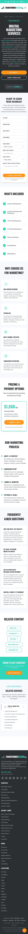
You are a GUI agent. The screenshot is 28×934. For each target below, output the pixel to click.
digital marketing (6, 40)
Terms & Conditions (15, 923)
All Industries (4, 852)
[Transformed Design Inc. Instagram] (14, 1)
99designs (11, 920)
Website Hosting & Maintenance (9, 800)
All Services (4, 847)
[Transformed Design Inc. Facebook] (5, 1)
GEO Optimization (5, 803)
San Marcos (4, 910)
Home (6, 16)
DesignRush (17, 918)
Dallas (2, 880)
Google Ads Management (11, 711)
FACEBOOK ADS (13, 633)
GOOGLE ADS (13, 628)
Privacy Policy (7, 923)
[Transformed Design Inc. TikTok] (21, 778)
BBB (18, 920)
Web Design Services (6, 786)
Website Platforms (5, 855)
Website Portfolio (5, 819)
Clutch (11, 918)
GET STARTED (13, 72)
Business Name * (6, 124)
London (3, 883)
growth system (16, 61)
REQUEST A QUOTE (15, 422)
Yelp (16, 920)
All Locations (4, 850)
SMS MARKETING (13, 650)
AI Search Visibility (5, 806)
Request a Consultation (14, 175)
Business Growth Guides (7, 825)
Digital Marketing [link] (19, 16)
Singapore (3, 894)
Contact (3, 836)
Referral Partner (5, 833)
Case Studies (4, 822)
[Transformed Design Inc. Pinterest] (25, 778)
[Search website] (17, 1)
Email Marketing (8, 725)
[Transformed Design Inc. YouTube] (11, 1)
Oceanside (3, 897)
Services (11, 16)
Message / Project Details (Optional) (11, 163)
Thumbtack (5, 920)
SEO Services (4, 795)
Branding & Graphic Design (7, 792)
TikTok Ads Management (11, 716)
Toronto (3, 885)
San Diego (3, 872)
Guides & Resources (6, 858)
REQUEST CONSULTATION (14, 78)
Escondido (3, 908)
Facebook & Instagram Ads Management (15, 714)
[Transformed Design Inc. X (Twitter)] (6, 778)
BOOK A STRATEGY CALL (14, 673)
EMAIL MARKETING (13, 644)
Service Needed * (6, 143)
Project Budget (6, 156)
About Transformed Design (8, 814)
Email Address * (6, 130)
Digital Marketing (13, 706)
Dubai (2, 891)
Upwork (22, 918)
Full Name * (5, 117)
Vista (2, 902)
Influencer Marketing (10, 722)
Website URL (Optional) (8, 150)
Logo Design (4, 789)
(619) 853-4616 (6, 772)
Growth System (5, 817)
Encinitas (3, 905)
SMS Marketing (8, 728)
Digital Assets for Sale (6, 828)
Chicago (3, 877)
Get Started (4, 839)
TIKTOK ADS (13, 639)
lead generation (8, 47)
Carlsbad (3, 899)
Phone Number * (6, 137)
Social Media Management (11, 719)
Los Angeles (4, 874)
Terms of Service (16, 931)
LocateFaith (23, 920)
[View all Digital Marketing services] (23, 707)
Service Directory (5, 830)
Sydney (3, 888)
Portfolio (3, 861)
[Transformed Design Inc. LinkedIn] (8, 1)
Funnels (22, 923)
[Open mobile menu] (25, 7)
